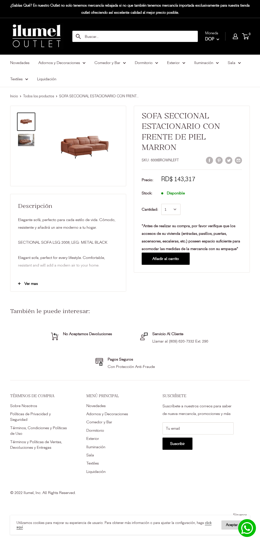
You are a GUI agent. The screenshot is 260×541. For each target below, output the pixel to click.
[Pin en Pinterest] (219, 160)
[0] (245, 36)
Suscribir (177, 443)
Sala (90, 455)
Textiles (92, 463)
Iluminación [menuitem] (203, 62)
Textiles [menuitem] (16, 78)
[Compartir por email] (238, 160)
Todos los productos (38, 96)
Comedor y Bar (99, 422)
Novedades (96, 405)
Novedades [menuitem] (19, 62)
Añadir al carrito (165, 258)
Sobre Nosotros (23, 405)
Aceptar (232, 525)
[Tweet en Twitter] (228, 160)
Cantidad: (150, 209)
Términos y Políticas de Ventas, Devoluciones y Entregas (36, 444)
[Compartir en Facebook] (209, 160)
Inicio (14, 96)
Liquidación (96, 471)
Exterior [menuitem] (173, 62)
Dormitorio (95, 430)
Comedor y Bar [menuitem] (107, 62)
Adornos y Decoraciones (107, 413)
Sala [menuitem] (231, 62)
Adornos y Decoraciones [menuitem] (59, 62)
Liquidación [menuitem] (46, 78)
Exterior (92, 438)
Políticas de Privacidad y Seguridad (30, 416)
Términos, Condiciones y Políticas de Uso (38, 430)
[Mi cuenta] (235, 36)
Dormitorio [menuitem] (144, 62)
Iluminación (95, 446)
